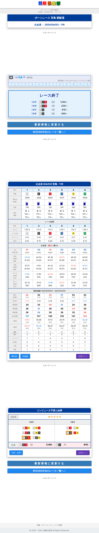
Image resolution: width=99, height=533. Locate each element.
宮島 (20, 77)
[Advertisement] (49, 53)
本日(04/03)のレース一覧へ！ (49, 132)
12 (87, 84)
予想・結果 (16, 453)
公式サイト (83, 356)
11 (80, 84)
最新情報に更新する (49, 124)
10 (74, 84)
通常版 (14, 356)
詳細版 (25, 356)
